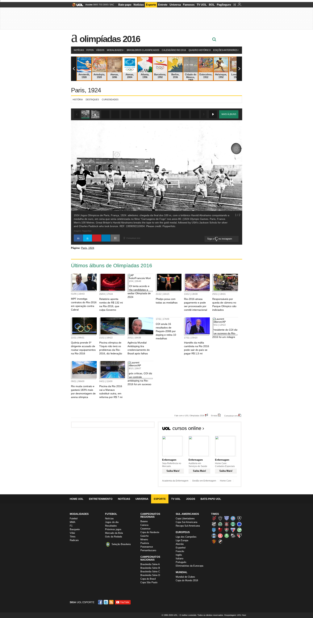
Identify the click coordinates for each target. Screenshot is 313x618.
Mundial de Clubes (185, 576)
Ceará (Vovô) (214, 524)
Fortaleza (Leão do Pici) (233, 530)
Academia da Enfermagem (175, 480)
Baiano (144, 521)
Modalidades (115, 50)
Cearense (145, 528)
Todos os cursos (229, 429)
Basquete (75, 529)
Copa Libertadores (185, 518)
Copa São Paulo (148, 582)
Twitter (106, 602)
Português (181, 562)
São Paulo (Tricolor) (239, 536)
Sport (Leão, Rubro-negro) (214, 541)
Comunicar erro (231, 416)
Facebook (100, 602)
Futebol (74, 518)
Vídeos (100, 50)
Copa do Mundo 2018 (187, 580)
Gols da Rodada (113, 536)
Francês (180, 551)
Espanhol (180, 547)
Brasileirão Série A (150, 564)
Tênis (73, 536)
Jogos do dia (111, 522)
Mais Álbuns (229, 114)
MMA (72, 522)
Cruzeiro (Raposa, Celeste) (239, 524)
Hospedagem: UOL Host (235, 615)
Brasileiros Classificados (143, 50)
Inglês (179, 555)
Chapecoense (220, 524)
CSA (214, 530)
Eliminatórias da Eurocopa (189, 565)
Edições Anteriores (225, 50)
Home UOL (77, 498)
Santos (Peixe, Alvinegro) (233, 536)
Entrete (162, 4)
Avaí (226, 518)
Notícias (138, 4)
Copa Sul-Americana (186, 522)
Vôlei (72, 533)
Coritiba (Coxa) (233, 524)
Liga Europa (182, 540)
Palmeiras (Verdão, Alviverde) (226, 536)
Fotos (90, 50)
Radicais (74, 540)
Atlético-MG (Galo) (220, 518)
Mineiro (144, 539)
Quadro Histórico (200, 50)
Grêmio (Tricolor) (214, 536)
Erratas (214, 415)
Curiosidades (110, 99)
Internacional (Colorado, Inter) (220, 536)
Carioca (144, 525)
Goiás (239, 530)
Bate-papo (124, 4)
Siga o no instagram (220, 238)
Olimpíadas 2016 (110, 38)
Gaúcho (144, 536)
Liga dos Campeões (186, 536)
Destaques (92, 99)
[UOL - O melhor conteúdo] (76, 6)
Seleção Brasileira (121, 544)
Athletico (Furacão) (214, 518)
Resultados (111, 525)
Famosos (189, 4)
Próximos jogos (113, 529)
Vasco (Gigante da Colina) (220, 541)
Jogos (190, 498)
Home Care (225, 480)
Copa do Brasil (148, 578)
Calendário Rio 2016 (174, 50)
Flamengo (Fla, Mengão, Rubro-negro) (220, 530)
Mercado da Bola (114, 533)
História (78, 99)
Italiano (179, 558)
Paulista (144, 543)
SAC (112, 4)
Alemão (180, 544)
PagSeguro (224, 4)
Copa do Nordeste (149, 532)
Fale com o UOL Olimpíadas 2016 (189, 415)
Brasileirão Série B (150, 568)
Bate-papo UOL (211, 498)
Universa (175, 4)
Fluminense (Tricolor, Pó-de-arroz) (226, 530)
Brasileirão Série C (150, 571)
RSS (111, 602)
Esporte (151, 4)
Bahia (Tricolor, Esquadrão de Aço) (233, 518)
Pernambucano (148, 550)
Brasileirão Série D (150, 575)
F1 (71, 525)
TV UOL (202, 4)
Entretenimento (100, 498)
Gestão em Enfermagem (204, 480)
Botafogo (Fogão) (239, 518)
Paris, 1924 (86, 90)
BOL (212, 4)
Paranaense (146, 546)
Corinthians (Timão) (226, 524)
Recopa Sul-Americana (188, 525)
